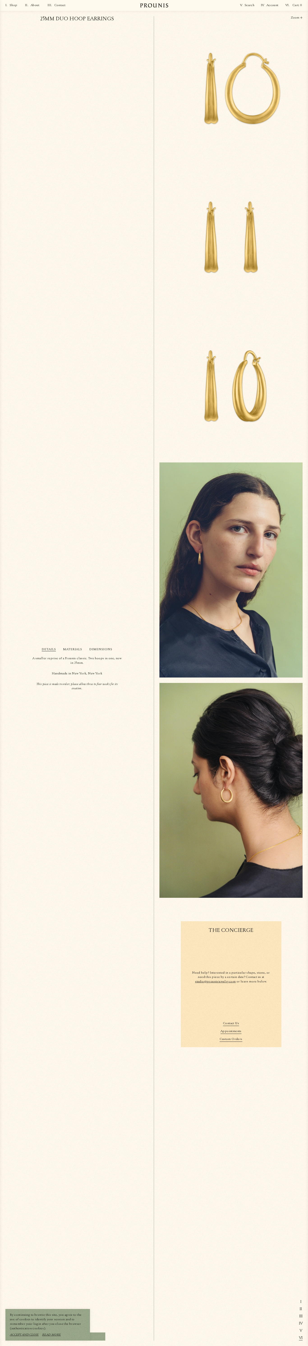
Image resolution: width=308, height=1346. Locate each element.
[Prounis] (154, 5)
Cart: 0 (297, 5)
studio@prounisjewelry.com (215, 981)
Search (249, 5)
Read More (51, 1335)
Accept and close (24, 1335)
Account (272, 5)
